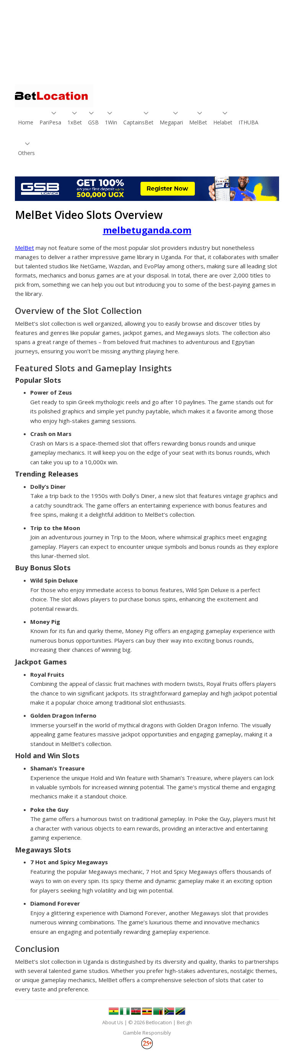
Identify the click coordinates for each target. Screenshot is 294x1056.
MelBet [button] (197, 122)
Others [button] (25, 153)
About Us (112, 1022)
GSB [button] (93, 122)
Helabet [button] (221, 122)
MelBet (24, 247)
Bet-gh (184, 1022)
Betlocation (159, 1022)
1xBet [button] (74, 122)
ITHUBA (247, 122)
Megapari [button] (170, 122)
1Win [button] (110, 122)
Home (25, 122)
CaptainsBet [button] (136, 122)
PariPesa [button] (49, 122)
